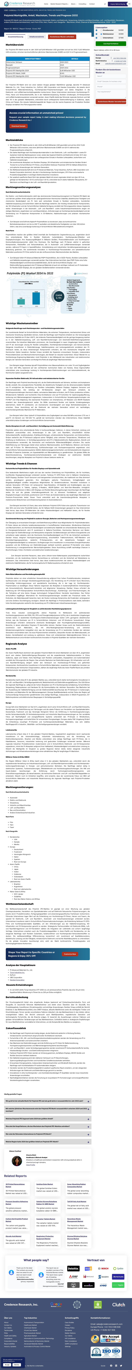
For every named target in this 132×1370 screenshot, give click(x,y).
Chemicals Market (30, 1328)
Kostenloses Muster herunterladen (112, 101)
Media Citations (70, 1333)
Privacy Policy (69, 1328)
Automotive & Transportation (34, 1322)
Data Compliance (71, 1341)
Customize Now (70, 954)
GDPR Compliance (71, 1344)
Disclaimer (68, 1330)
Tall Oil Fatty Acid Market (76, 1202)
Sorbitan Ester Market (44, 1184)
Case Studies (69, 1322)
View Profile (30, 1165)
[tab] (15, 36)
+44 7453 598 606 (119, 58)
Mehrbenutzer (108, 34)
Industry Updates (10, 1346)
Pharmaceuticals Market (32, 1333)
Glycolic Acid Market (13, 1236)
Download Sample (18, 126)
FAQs (6, 1333)
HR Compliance (70, 1338)
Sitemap (68, 1346)
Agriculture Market (30, 1336)
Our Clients (8, 1328)
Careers (67, 1325)
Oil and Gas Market (30, 1330)
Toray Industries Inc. (17, 972)
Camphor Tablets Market (45, 1219)
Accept (7, 1365)
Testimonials (8, 1330)
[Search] (106, 4)
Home (6, 10)
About (6, 1322)
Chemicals (12, 10)
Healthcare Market (30, 1325)
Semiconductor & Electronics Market (36, 1341)
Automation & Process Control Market (37, 1346)
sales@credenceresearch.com (115, 63)
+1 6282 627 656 (120, 61)
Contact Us (8, 1325)
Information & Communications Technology (39, 1338)
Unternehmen (108, 38)
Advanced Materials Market (33, 1344)
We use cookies (7, 1359)
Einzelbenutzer (108, 30)
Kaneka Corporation (17, 980)
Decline (16, 1365)
